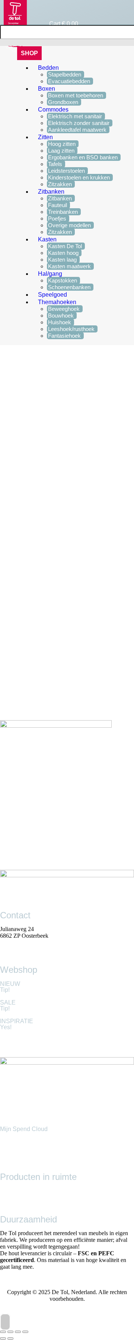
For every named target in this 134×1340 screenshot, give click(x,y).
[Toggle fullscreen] (18, 1332)
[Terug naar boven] (5, 1322)
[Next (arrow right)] (10, 1338)
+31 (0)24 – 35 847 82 (26, 942)
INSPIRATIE (16, 1021)
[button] (29, 53)
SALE (8, 1002)
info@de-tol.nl (17, 949)
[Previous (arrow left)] (3, 1338)
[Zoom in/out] (25, 1332)
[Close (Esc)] (3, 1332)
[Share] (10, 1332)
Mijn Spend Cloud (24, 1129)
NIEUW (10, 984)
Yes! (6, 1027)
